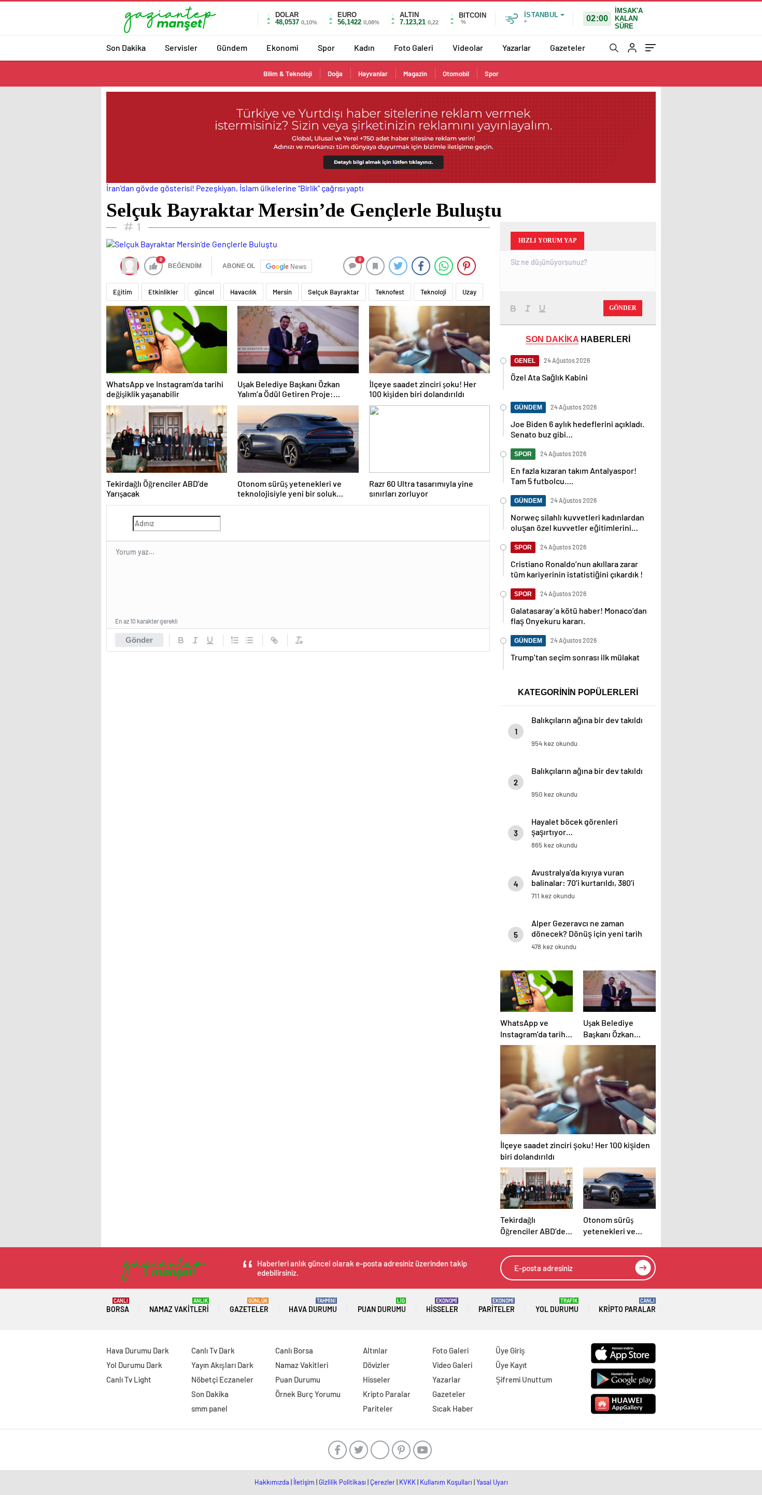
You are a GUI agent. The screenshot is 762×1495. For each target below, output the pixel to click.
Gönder (139, 640)
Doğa (335, 73)
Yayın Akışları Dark (222, 1365)
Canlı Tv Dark (213, 1350)
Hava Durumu (313, 1305)
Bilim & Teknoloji (287, 73)
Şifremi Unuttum (524, 1379)
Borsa (117, 1305)
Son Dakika (126, 47)
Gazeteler (567, 47)
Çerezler (382, 1482)
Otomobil (456, 73)
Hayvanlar (373, 73)
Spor (326, 47)
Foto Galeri (413, 47)
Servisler (181, 47)
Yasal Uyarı (492, 1482)
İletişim (304, 1482)
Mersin (282, 292)
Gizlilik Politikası (342, 1482)
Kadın (364, 47)
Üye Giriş (510, 1350)
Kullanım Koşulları (446, 1482)
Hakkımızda (272, 1482)
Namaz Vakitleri (179, 1305)
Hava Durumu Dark (137, 1350)
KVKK (407, 1482)
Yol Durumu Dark (134, 1365)
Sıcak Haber (452, 1408)
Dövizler (376, 1365)
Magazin (415, 73)
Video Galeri (452, 1365)
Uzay (469, 292)
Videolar (468, 47)
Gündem (232, 47)
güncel (204, 292)
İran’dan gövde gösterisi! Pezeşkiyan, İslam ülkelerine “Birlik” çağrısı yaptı (234, 188)
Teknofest (389, 292)
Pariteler (496, 1305)
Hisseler (442, 1305)
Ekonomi (282, 47)
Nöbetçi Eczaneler (222, 1379)
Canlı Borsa (294, 1350)
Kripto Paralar (627, 1305)
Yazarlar (516, 47)
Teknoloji (433, 292)
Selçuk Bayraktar (333, 292)
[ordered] (235, 640)
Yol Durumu (556, 1305)
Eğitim (122, 292)
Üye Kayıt (511, 1365)
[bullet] (249, 640)
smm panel (209, 1408)
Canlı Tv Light (128, 1379)
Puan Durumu (382, 1305)
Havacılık (243, 292)
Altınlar (375, 1350)
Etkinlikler (163, 292)
